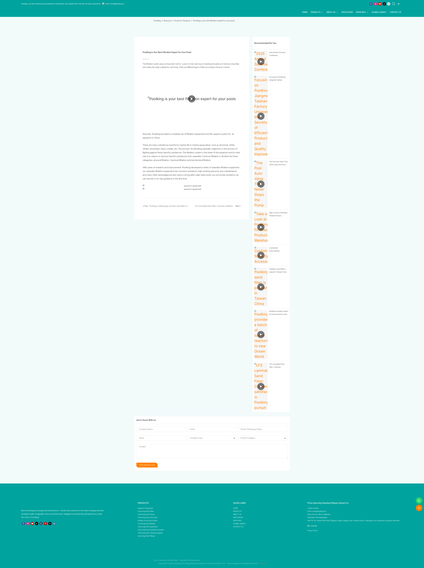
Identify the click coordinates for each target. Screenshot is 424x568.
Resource (167, 21)
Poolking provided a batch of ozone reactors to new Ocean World (278, 313)
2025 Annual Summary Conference (277, 54)
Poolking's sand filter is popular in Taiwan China (277, 270)
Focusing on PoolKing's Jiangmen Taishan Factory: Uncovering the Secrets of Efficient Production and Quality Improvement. (277, 78)
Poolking (157, 21)
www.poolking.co (234, 563)
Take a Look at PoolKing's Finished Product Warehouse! (278, 214)
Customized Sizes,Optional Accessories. (274, 249)
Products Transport (182, 21)
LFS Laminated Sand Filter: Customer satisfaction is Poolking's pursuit (278, 366)
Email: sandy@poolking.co (114, 4)
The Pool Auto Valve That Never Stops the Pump (278, 163)
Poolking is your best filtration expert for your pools (214, 21)
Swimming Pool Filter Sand (168, 560)
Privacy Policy (312, 530)
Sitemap (262, 563)
